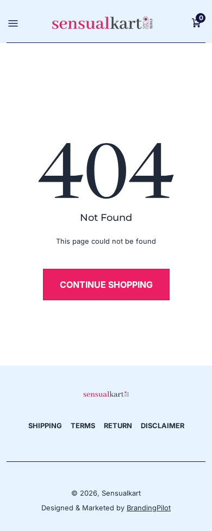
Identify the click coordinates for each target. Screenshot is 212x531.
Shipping (45, 426)
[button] (196, 22)
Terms (83, 426)
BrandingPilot (149, 508)
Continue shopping (106, 284)
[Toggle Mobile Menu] (12, 22)
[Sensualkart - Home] (102, 22)
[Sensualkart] (106, 393)
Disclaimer (162, 426)
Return (118, 426)
